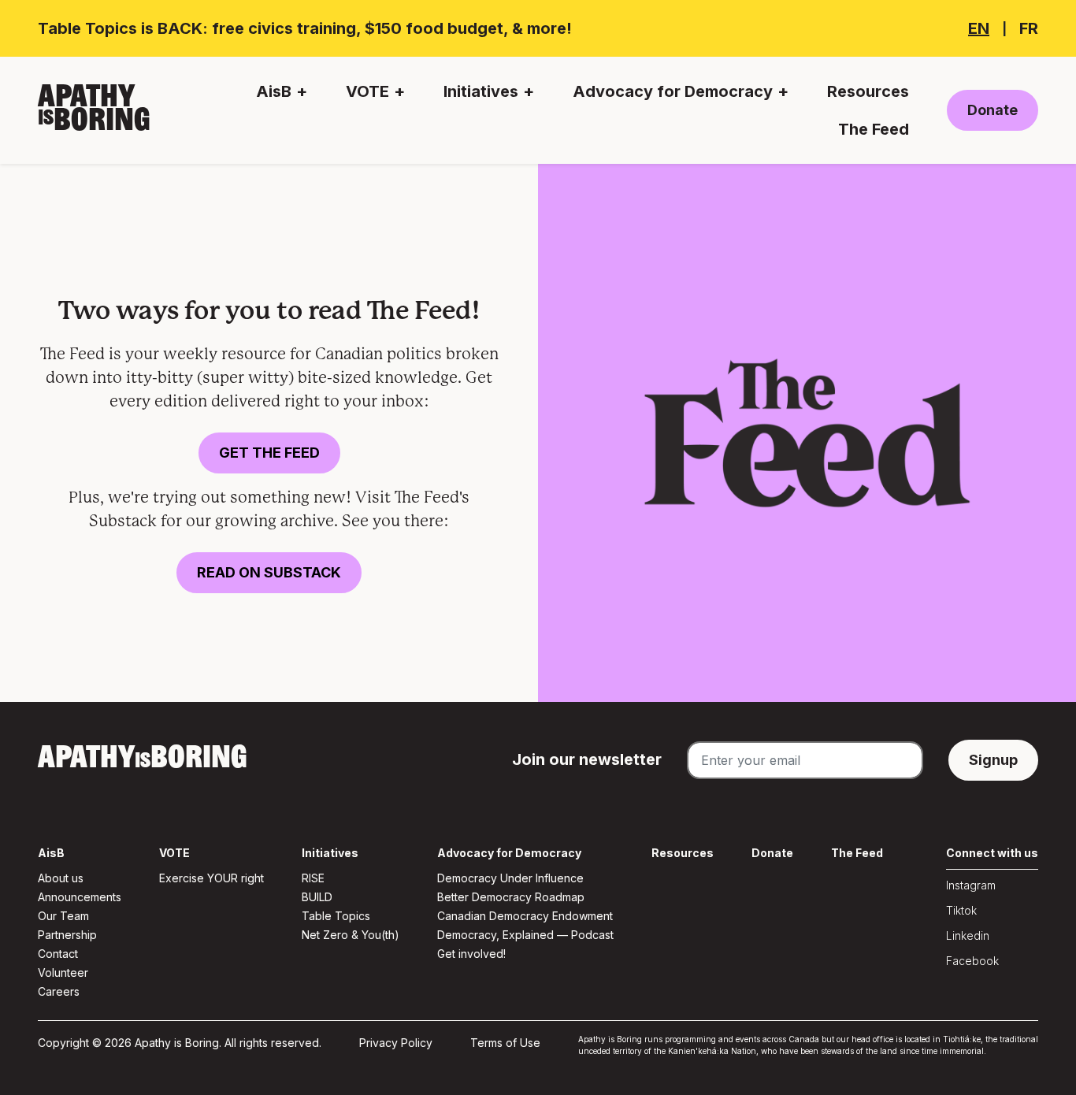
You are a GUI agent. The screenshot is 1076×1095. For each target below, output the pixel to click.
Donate (992, 110)
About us (60, 878)
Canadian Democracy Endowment (525, 915)
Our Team (63, 915)
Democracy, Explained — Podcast (525, 934)
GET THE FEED (269, 452)
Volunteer (63, 972)
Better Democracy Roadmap (510, 897)
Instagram (971, 885)
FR (1028, 28)
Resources (868, 91)
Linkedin (967, 935)
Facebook (972, 960)
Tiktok (961, 910)
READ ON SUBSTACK (269, 572)
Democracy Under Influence (510, 878)
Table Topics (336, 915)
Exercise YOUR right (211, 878)
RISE (313, 878)
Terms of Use (505, 1042)
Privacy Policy (395, 1042)
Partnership (67, 934)
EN (978, 28)
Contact (58, 953)
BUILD (317, 897)
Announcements (79, 897)
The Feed (873, 129)
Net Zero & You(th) (350, 934)
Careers (59, 991)
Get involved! (471, 953)
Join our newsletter (587, 759)
